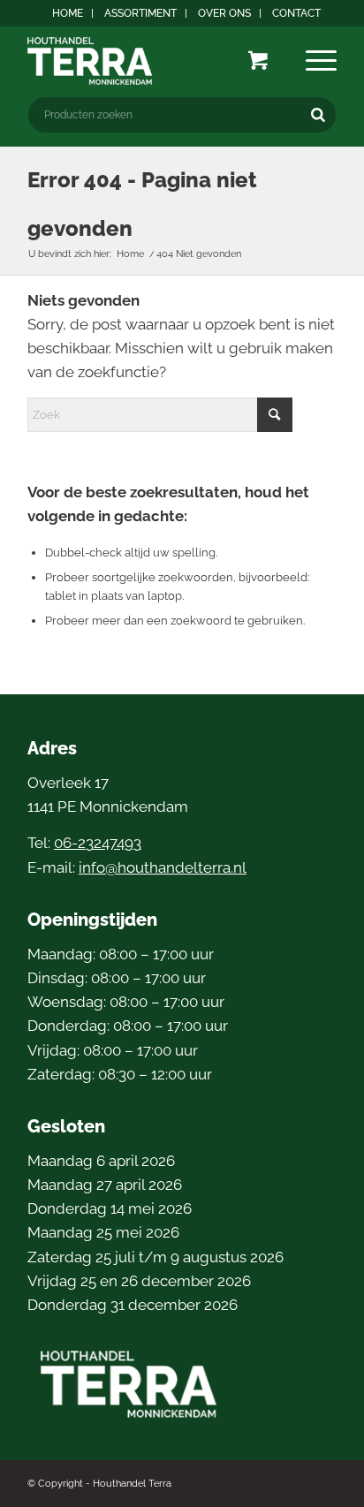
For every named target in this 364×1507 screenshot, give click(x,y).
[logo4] (151, 61)
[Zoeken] (318, 115)
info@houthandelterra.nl (162, 867)
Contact (296, 13)
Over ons (224, 13)
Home (67, 13)
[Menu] (321, 61)
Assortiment (140, 13)
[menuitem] (68, 13)
